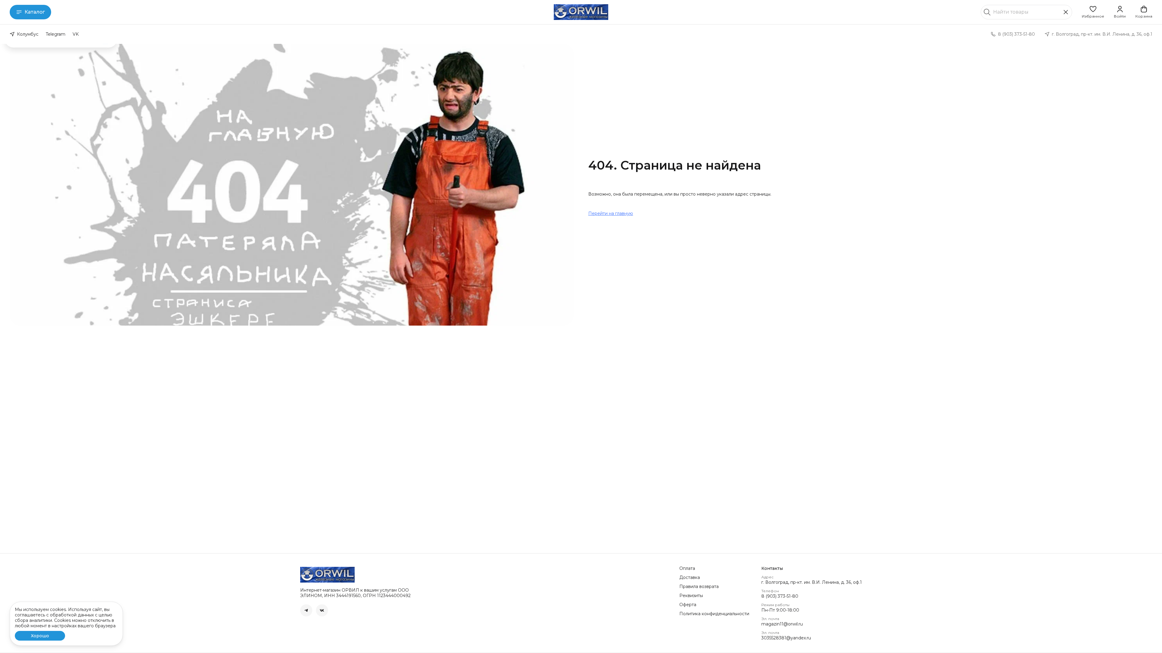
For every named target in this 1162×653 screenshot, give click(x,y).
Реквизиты (691, 595)
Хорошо (40, 635)
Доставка (689, 577)
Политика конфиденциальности (714, 613)
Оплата (687, 568)
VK (76, 34)
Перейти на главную (610, 213)
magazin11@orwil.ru (782, 624)
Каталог (35, 12)
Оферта (687, 604)
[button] (1093, 12)
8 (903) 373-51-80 (779, 596)
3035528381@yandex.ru (786, 638)
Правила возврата (699, 586)
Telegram (55, 34)
